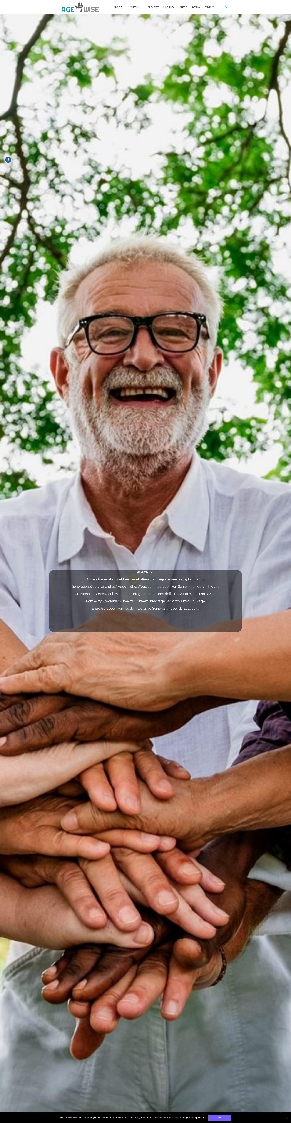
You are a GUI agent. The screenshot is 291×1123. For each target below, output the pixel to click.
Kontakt (183, 7)
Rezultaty (153, 7)
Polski (208, 7)
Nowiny (196, 7)
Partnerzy (168, 7)
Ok (219, 1117)
